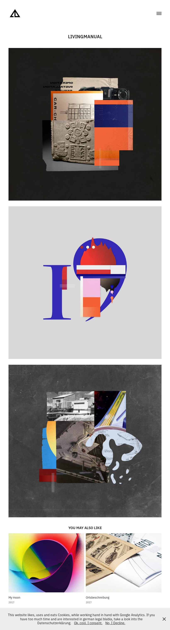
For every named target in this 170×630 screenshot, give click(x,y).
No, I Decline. (115, 622)
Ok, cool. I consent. (88, 622)
